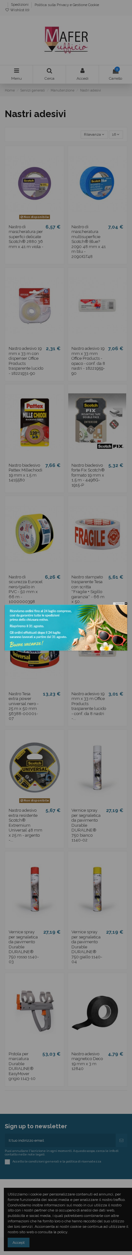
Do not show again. (120, 603)
